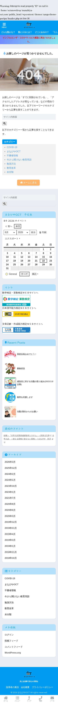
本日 (18, 226)
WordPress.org (13, 653)
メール (52, 701)
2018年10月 (11, 558)
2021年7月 (10, 498)
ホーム (6, 701)
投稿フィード (11, 641)
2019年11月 (11, 528)
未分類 (10, 172)
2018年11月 (11, 552)
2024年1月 (10, 480)
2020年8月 (10, 504)
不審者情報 (12, 155)
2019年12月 (11, 522)
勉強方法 (11, 163)
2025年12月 (11, 468)
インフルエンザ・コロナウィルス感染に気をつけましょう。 (29, 39)
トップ (29, 701)
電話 (40, 701)
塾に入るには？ (25, 32)
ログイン (9, 635)
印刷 (42, 233)
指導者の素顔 (12, 687)
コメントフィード (14, 647)
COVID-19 (12, 147)
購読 (34, 274)
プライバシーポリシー (42, 687)
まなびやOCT (14, 151)
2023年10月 (11, 486)
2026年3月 (10, 462)
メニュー (17, 701)
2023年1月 (10, 492)
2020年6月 (10, 510)
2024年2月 (10, 474)
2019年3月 (10, 540)
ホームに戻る (30, 182)
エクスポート (11, 238)
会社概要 (25, 687)
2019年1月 (10, 546)
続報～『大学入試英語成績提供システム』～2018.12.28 (26, 435)
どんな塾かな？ (8, 32)
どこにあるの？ (42, 32)
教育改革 (11, 168)
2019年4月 (10, 534)
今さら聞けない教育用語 (19, 159)
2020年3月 (10, 516)
